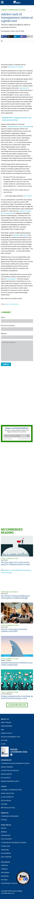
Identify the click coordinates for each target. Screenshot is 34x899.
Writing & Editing (8, 807)
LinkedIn (4, 865)
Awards (4, 832)
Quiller (25, 235)
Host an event (6, 839)
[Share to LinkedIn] (17, 36)
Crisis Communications (13, 10)
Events (3, 828)
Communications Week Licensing (13, 842)
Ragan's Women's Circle (10, 781)
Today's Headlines (7, 438)
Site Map (4, 740)
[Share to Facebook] (4, 36)
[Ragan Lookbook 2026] (14, 751)
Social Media (6, 800)
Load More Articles (17, 705)
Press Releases (6, 726)
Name (3, 317)
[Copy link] (30, 36)
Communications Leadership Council (15, 763)
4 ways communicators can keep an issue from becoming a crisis (17, 697)
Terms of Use (27, 438)
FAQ (2, 729)
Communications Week (10, 816)
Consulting (5, 846)
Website (4, 333)
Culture (4, 804)
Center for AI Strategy (10, 770)
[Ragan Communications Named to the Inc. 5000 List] (23, 878)
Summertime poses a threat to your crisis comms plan (17, 664)
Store (3, 744)
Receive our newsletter (10, 737)
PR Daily (4, 820)
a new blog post (11, 279)
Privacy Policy (6, 733)
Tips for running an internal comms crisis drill (14, 630)
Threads (4, 869)
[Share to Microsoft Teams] (23, 36)
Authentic (16, 235)
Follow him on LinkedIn (15, 67)
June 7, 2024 (27, 196)
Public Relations (7, 793)
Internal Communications (11, 790)
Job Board (5, 850)
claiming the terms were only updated (19, 126)
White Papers (6, 857)
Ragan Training (7, 767)
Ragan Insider (6, 774)
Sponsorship (6, 853)
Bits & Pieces (5, 777)
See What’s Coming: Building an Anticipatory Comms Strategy (15, 597)
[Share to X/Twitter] (10, 36)
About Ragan (6, 722)
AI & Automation (7, 797)
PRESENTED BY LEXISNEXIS (9, 592)
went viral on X (24, 88)
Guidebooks (5, 835)
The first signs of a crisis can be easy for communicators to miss (15, 563)
